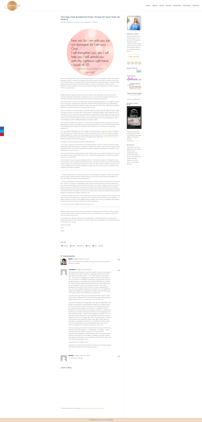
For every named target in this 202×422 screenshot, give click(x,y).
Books (168, 5)
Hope (81, 22)
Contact (195, 5)
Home (148, 5)
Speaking (177, 5)
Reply (118, 259)
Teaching (186, 5)
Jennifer (64, 22)
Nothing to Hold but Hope (110, 137)
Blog (162, 5)
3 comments (94, 22)
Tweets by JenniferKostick (133, 99)
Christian (77, 22)
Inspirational (87, 22)
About (155, 5)
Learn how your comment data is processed (92, 408)
